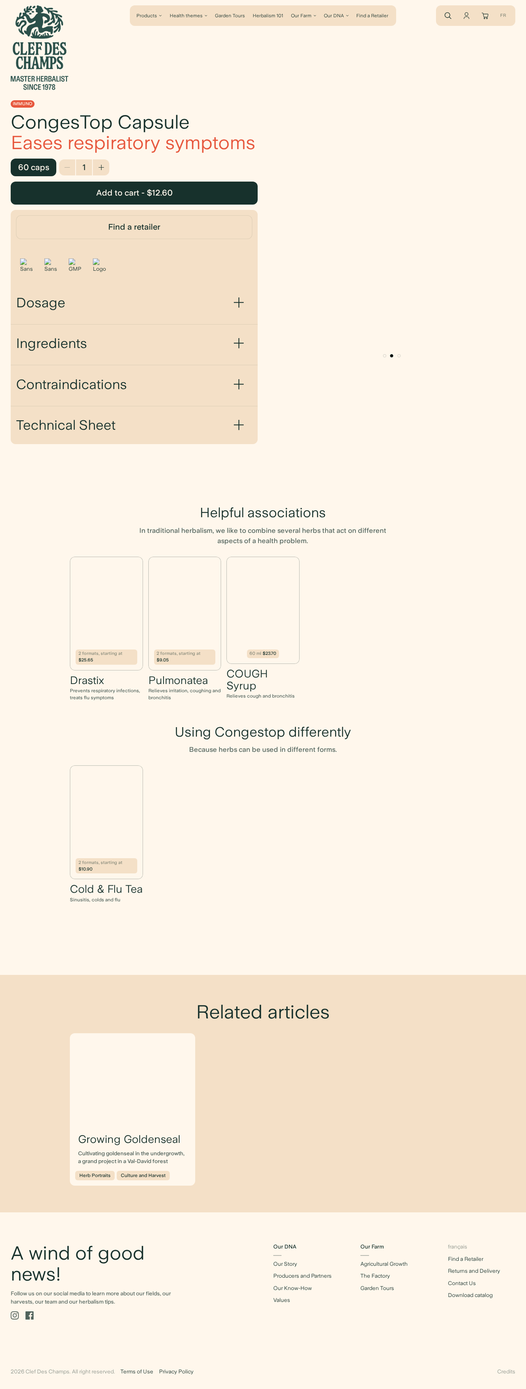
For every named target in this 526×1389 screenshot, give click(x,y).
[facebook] (29, 1315)
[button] (384, 355)
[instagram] (15, 1315)
